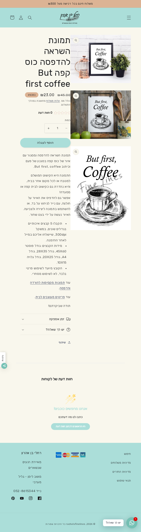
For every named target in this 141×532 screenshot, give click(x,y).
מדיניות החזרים (122, 471)
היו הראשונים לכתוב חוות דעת (70, 426)
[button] (128, 17)
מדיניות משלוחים (121, 462)
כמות (67, 120)
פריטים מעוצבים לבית (50, 297)
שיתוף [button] (62, 342)
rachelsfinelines (75, 524)
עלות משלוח (53, 100)
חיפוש (127, 454)
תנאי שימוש (124, 480)
